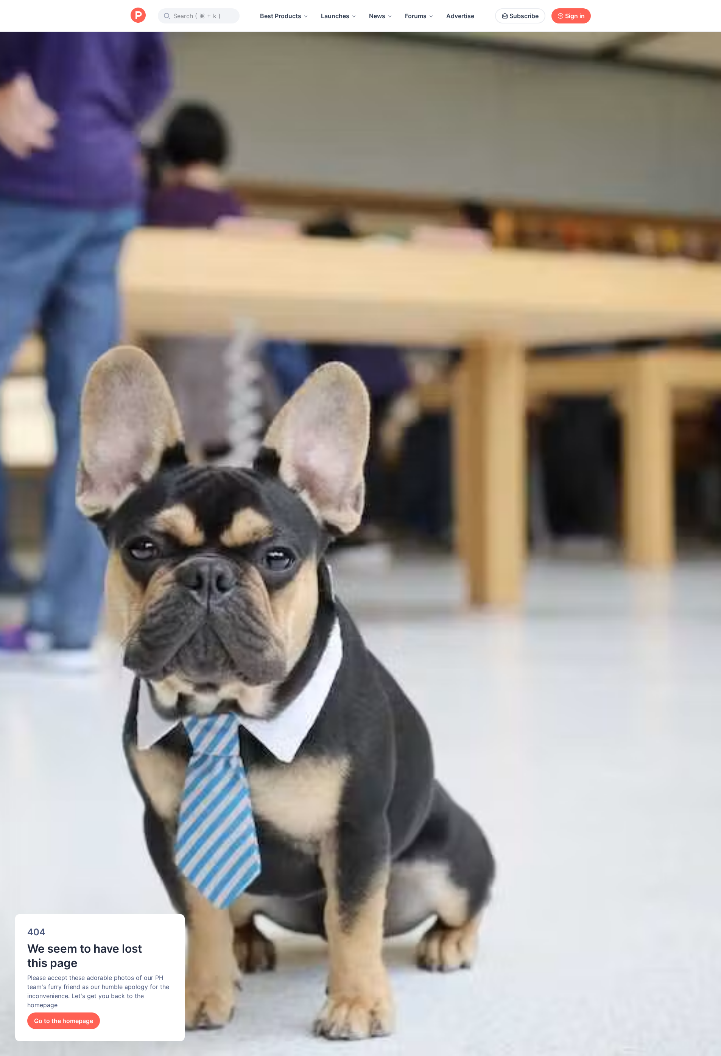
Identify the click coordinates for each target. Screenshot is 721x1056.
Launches (335, 16)
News (377, 16)
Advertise (460, 16)
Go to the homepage (63, 1021)
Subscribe (524, 16)
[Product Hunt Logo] (138, 16)
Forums (416, 16)
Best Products (280, 16)
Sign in (575, 16)
